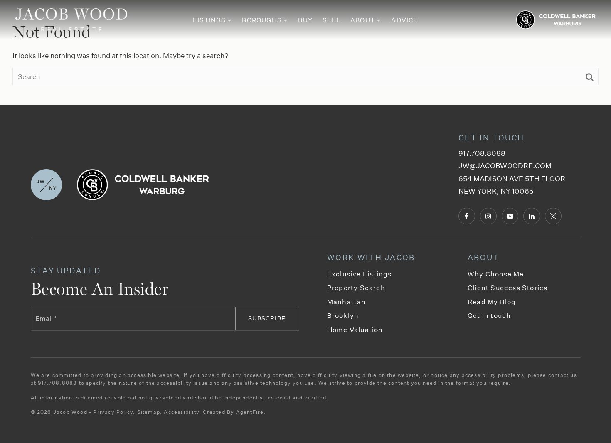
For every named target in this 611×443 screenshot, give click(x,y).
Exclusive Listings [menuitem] (359, 273)
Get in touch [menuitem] (489, 315)
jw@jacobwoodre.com (505, 165)
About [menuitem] (363, 20)
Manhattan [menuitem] (346, 301)
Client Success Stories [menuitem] (507, 287)
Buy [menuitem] (305, 20)
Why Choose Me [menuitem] (496, 273)
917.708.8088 (481, 153)
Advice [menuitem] (404, 20)
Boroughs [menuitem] (262, 20)
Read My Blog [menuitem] (492, 301)
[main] (305, 52)
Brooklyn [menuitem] (343, 315)
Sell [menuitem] (331, 20)
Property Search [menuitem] (356, 287)
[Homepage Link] (71, 19)
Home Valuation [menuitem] (355, 329)
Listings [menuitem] (210, 20)
